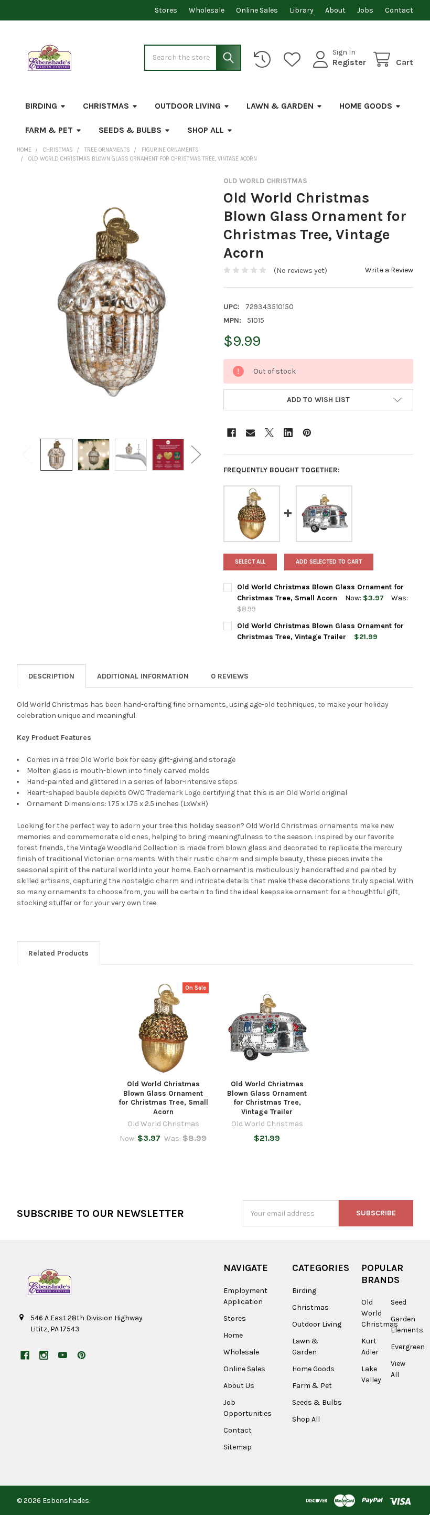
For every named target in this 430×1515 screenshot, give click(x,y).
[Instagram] (44, 1355)
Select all (250, 561)
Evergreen (408, 1346)
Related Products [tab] (58, 953)
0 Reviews (230, 676)
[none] (112, 301)
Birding (41, 106)
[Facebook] (231, 433)
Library (301, 10)
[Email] (250, 433)
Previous (27, 455)
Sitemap (237, 1447)
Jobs (365, 10)
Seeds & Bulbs (130, 130)
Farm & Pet (49, 130)
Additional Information (143, 676)
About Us (238, 1385)
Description (51, 676)
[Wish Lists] (294, 59)
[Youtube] (63, 1355)
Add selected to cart (329, 561)
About (335, 10)
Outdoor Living (188, 106)
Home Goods (365, 106)
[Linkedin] (288, 433)
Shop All (205, 130)
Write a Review (389, 270)
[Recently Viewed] (264, 59)
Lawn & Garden (280, 106)
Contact (399, 10)
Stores (166, 10)
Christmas (106, 106)
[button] (318, 399)
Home (233, 1335)
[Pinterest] (307, 433)
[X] (269, 433)
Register (349, 62)
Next (196, 455)
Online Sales (257, 10)
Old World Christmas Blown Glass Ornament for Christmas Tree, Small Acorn (163, 1097)
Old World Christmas (379, 1313)
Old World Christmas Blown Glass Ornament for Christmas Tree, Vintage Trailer (267, 1097)
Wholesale (206, 10)
